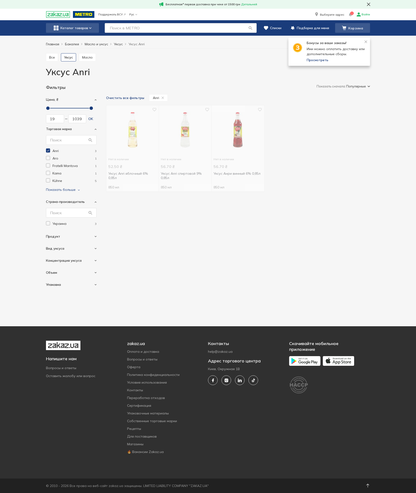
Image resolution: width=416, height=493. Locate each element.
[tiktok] (253, 380)
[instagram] (226, 380)
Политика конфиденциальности (153, 375)
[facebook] (213, 380)
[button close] (368, 4)
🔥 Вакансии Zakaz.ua (145, 452)
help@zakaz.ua (220, 351)
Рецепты (134, 428)
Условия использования (147, 382)
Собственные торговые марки (152, 421)
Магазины (135, 444)
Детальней (249, 4)
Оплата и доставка (143, 351)
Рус (131, 14)
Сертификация (139, 405)
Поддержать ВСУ (110, 14)
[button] (329, 14)
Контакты (135, 390)
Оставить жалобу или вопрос (70, 376)
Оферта (133, 367)
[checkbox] (48, 150)
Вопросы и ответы (61, 368)
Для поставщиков (142, 436)
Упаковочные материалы (148, 413)
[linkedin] (240, 380)
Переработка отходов (146, 398)
